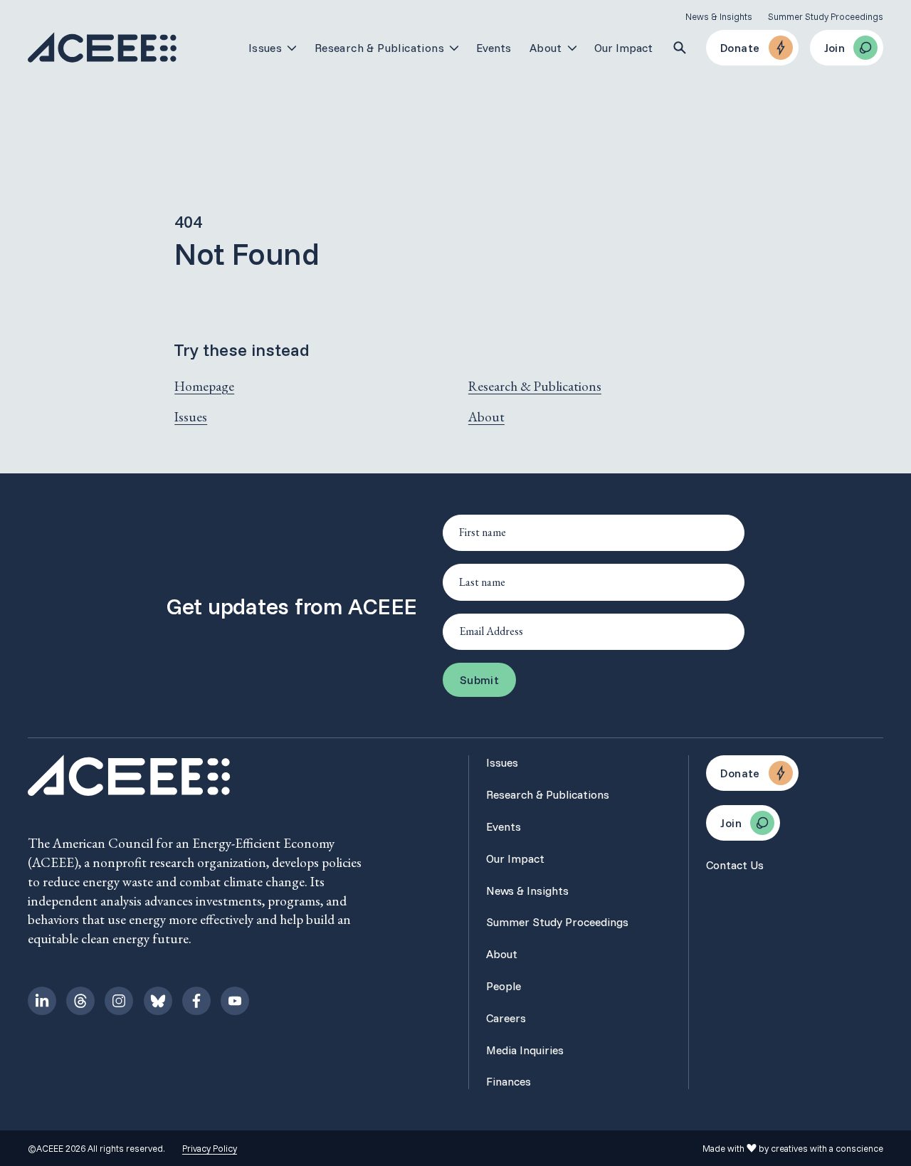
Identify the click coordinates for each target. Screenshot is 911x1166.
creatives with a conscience (827, 1148)
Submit (479, 680)
